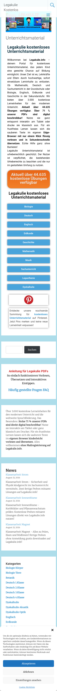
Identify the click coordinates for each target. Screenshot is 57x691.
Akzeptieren (28, 663)
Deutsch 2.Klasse (15, 587)
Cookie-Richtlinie (27, 687)
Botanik (10, 577)
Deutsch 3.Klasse (15, 592)
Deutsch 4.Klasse (15, 597)
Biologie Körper (14, 567)
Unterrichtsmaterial (25, 38)
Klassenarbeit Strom (17, 474)
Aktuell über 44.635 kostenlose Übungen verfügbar (28, 178)
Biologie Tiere (13, 572)
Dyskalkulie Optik (16, 612)
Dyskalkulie (12, 602)
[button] (52, 630)
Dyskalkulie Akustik (17, 607)
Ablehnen (28, 671)
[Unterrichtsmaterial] (28, 31)
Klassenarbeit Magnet (18, 524)
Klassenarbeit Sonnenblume (21, 497)
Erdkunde (11, 621)
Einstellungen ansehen (28, 680)
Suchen (32, 349)
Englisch (11, 617)
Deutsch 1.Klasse (15, 582)
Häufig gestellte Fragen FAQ (28, 390)
